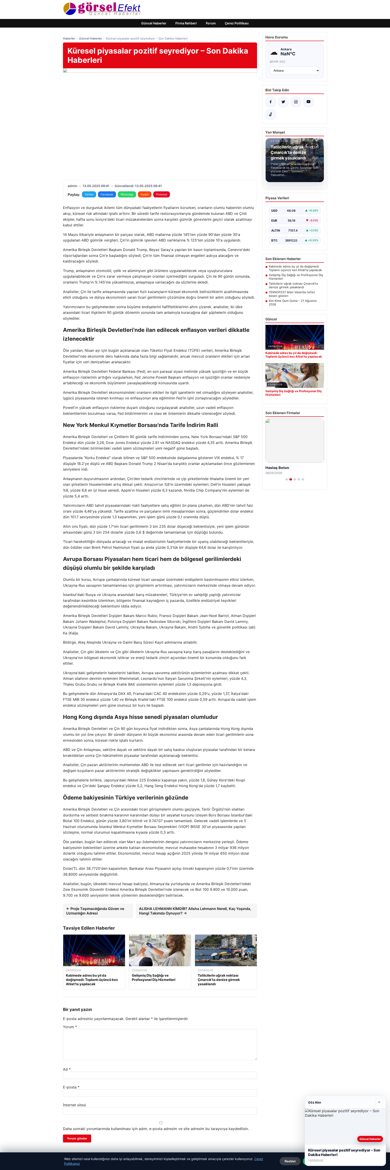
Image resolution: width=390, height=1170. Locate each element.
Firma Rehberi (186, 23)
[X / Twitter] (283, 102)
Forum (211, 23)
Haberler (69, 38)
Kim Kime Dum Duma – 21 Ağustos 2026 (293, 302)
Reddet (290, 1161)
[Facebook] (270, 102)
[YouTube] (308, 102)
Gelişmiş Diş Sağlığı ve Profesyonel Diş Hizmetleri (296, 276)
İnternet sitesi (74, 1105)
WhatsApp (127, 194)
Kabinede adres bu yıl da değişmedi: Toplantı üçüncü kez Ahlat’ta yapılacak (295, 268)
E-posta (71, 1087)
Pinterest (161, 194)
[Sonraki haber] (316, 145)
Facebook (107, 194)
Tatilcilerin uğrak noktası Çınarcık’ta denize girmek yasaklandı (293, 285)
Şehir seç (278, 61)
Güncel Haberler (153, 23)
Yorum (70, 1027)
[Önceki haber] (307, 145)
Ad (67, 1069)
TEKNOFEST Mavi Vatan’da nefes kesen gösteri (292, 294)
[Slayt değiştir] (286, 479)
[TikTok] (270, 114)
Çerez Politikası (237, 23)
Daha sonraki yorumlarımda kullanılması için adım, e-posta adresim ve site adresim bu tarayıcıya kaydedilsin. (156, 1128)
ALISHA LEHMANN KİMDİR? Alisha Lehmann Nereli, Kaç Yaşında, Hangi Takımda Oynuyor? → (195, 910)
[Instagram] (296, 102)
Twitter (89, 194)
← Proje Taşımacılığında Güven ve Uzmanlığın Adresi (95, 910)
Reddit (145, 194)
